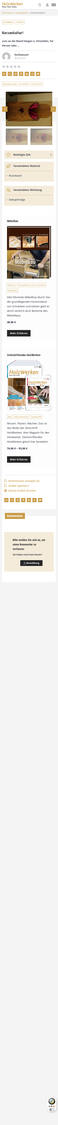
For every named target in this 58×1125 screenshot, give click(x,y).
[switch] (51, 1109)
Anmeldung (32, 563)
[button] (53, 109)
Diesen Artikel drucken (22, 490)
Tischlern (20, 22)
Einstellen (24, 83)
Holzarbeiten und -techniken (31, 285)
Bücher (11, 285)
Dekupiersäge (9, 83)
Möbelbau (13, 290)
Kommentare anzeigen (23, 481)
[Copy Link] (4, 74)
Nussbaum (37, 83)
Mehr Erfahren (19, 333)
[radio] (3, 67)
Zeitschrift (36, 416)
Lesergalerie (21, 12)
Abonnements (21, 416)
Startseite (7, 12)
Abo (10, 416)
